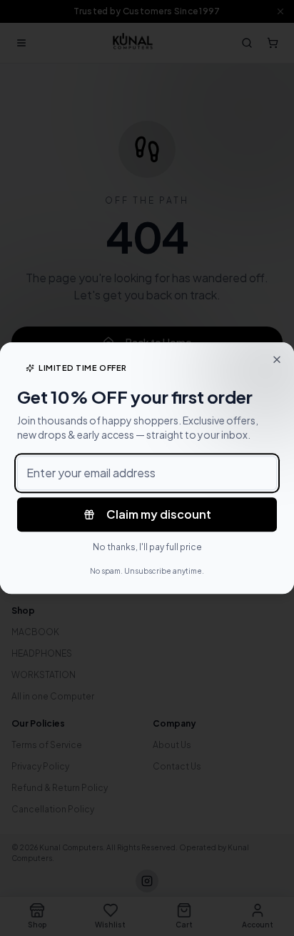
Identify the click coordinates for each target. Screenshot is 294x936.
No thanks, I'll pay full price (147, 547)
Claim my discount (158, 514)
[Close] (277, 359)
